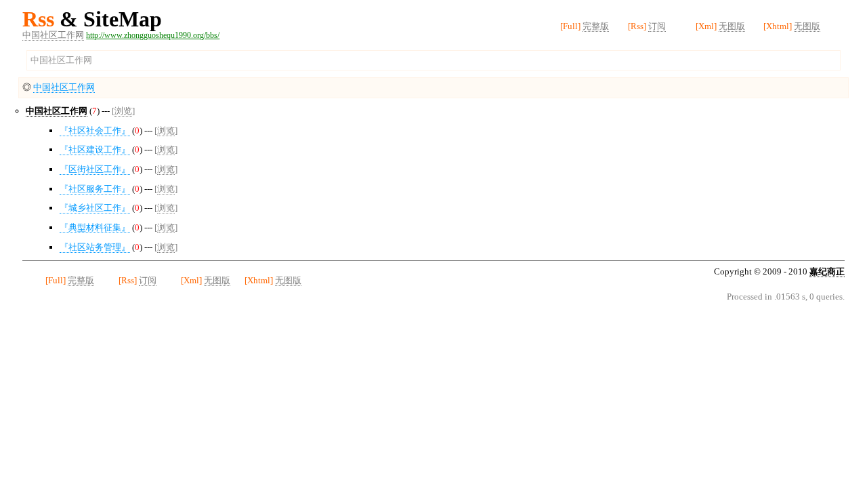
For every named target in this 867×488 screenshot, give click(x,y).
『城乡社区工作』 (95, 208)
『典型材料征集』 (95, 227)
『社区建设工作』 (95, 149)
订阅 (657, 26)
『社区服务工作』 (95, 189)
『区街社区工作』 (95, 169)
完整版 (596, 26)
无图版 (732, 26)
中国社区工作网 (53, 35)
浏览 (123, 111)
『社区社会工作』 (95, 130)
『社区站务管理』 (95, 247)
